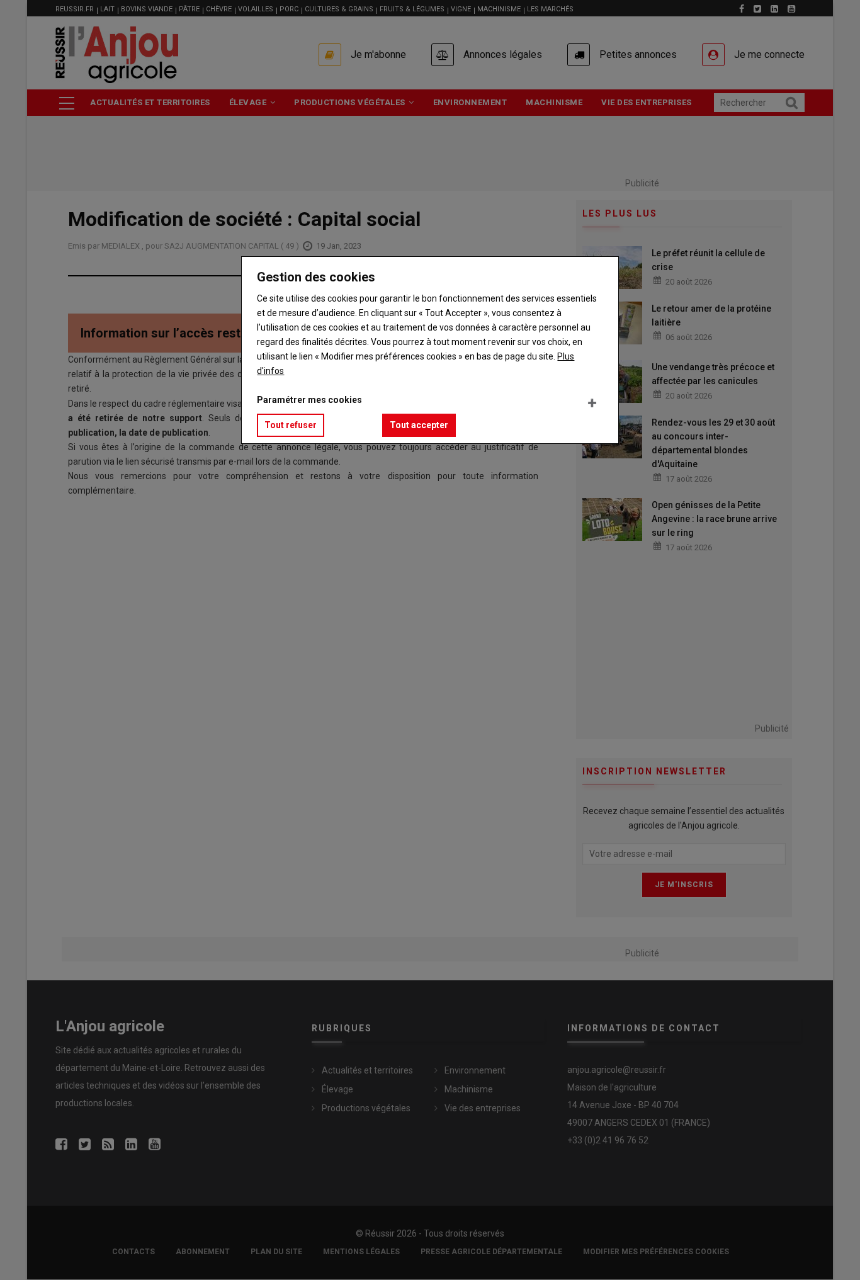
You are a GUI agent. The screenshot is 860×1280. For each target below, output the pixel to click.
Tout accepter (419, 425)
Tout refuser (290, 425)
